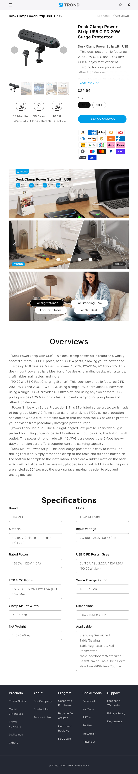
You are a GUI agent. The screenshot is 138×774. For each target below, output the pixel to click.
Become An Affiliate (65, 716)
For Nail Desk (89, 310)
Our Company (43, 701)
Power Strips (17, 701)
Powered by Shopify (78, 765)
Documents (115, 721)
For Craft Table (50, 310)
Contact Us (41, 709)
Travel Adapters (15, 724)
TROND (62, 765)
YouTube (88, 709)
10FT (99, 105)
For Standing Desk (89, 303)
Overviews (121, 16)
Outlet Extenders (16, 711)
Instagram (89, 733)
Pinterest (89, 741)
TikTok (87, 717)
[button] (10, 4)
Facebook (89, 701)
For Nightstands (47, 303)
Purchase (103, 16)
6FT (84, 105)
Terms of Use (42, 717)
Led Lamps (16, 734)
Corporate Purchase (65, 703)
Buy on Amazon (102, 119)
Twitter (87, 725)
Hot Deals (64, 738)
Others (14, 742)
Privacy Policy (116, 713)
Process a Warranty (113, 703)
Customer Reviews (65, 728)
